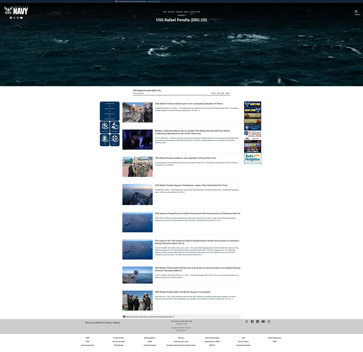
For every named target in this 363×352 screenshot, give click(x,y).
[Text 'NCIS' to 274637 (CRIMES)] (252, 147)
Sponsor (115, 144)
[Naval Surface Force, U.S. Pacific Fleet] (16, 10)
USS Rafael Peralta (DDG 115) (147, 90)
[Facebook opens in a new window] (11, 18)
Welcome (220, 93)
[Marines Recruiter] (252, 122)
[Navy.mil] (252, 104)
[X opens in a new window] (14, 18)
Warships (181, 15)
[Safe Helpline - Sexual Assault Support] (252, 158)
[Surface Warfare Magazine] (252, 127)
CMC (105, 144)
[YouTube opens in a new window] (21, 18)
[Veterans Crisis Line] (252, 134)
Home (213, 93)
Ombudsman (114, 131)
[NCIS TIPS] (252, 140)
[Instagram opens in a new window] (18, 18)
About (227, 93)
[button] (154, 1)
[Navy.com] (252, 110)
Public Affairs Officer (104, 132)
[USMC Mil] (252, 116)
